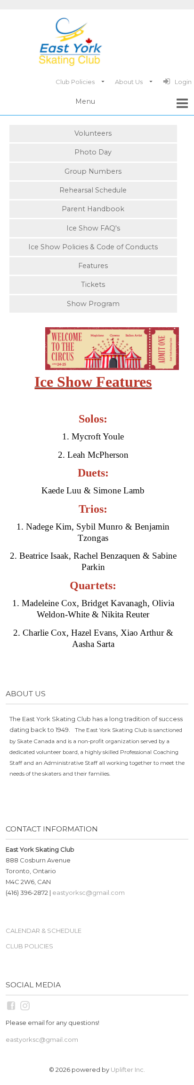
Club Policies (29, 946)
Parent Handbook (93, 209)
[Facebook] (12, 1005)
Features (93, 266)
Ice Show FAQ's (93, 228)
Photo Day (93, 152)
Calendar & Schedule (43, 930)
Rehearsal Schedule (93, 190)
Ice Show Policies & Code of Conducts (93, 247)
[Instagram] (25, 1005)
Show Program (93, 304)
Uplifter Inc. (128, 1069)
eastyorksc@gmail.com (88, 892)
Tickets (93, 284)
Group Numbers (93, 171)
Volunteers (93, 133)
